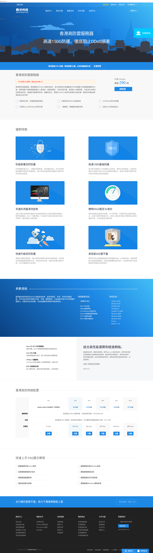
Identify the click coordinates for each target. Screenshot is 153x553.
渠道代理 (60, 527)
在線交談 (122, 526)
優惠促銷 (106, 4)
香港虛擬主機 (20, 524)
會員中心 (114, 4)
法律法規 (90, 550)
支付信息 (39, 530)
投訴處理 (98, 550)
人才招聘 (114, 550)
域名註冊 (18, 522)
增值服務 (60, 532)
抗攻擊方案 (40, 522)
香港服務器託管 (83, 535)
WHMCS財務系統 (42, 524)
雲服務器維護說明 (25, 478)
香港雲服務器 (20, 527)
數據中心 (60, 530)
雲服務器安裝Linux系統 (27, 466)
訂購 (48, 433)
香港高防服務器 (21, 535)
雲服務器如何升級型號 (89, 478)
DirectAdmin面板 (41, 527)
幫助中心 (60, 524)
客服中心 (133, 11)
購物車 (130, 551)
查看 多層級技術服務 (91, 364)
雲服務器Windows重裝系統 (91, 483)
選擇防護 (122, 89)
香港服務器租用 (21, 532)
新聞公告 (122, 4)
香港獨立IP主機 (21, 530)
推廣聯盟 (102, 524)
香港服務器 (81, 524)
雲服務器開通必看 (87, 472)
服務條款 (106, 550)
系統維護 (60, 522)
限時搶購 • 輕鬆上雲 (127, 502)
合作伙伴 (102, 527)
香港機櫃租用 (82, 532)
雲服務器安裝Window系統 (90, 466)
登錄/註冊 (20, 4)
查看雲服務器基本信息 (26, 472)
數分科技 (22, 11)
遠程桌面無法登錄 (25, 483)
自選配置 (98, 66)
